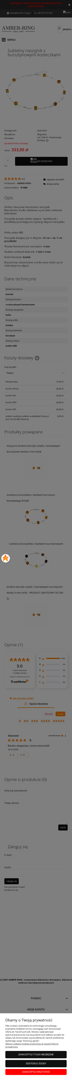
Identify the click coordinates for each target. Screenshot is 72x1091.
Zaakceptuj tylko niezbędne (36, 1054)
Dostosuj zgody (36, 1063)
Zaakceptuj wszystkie (36, 1072)
